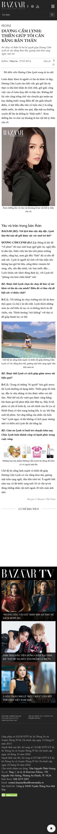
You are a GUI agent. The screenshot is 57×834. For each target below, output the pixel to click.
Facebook (27, 7)
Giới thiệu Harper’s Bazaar (11, 716)
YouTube (37, 7)
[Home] (51, 828)
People (6, 25)
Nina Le (13, 60)
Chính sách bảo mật (9, 720)
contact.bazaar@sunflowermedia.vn (26, 782)
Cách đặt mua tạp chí (9, 718)
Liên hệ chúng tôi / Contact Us (40, 716)
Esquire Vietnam (34, 718)
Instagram (32, 7)
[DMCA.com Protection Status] (9, 794)
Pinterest (54, 65)
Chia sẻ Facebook (54, 61)
